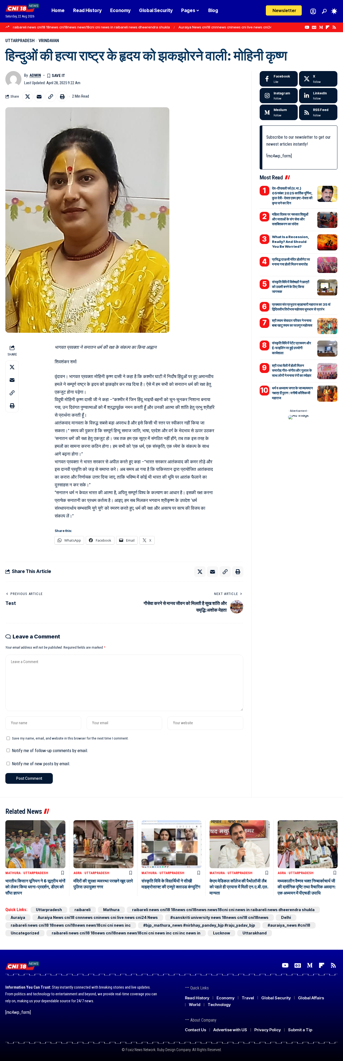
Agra (77, 873)
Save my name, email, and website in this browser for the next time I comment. (70, 738)
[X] (318, 79)
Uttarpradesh (20, 40)
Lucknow (221, 933)
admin (35, 75)
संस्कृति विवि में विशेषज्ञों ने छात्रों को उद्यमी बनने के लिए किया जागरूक (290, 287)
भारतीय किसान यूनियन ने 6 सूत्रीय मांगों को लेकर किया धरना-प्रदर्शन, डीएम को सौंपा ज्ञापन (35, 887)
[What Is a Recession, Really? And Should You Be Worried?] (327, 242)
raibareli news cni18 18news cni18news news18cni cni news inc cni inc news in (126, 933)
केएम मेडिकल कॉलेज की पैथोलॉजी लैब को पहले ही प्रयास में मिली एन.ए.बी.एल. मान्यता (239, 887)
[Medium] (321, 27)
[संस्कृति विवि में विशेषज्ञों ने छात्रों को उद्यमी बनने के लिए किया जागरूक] (327, 287)
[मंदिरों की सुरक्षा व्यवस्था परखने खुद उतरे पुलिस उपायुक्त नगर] (103, 844)
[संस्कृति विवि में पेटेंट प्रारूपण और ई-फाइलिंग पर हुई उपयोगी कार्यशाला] (327, 349)
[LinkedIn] (318, 95)
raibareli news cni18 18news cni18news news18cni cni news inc (71, 925)
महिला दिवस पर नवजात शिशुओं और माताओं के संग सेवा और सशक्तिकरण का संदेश (290, 219)
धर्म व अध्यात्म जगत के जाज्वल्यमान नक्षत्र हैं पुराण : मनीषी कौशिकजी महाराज (292, 393)
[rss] (318, 112)
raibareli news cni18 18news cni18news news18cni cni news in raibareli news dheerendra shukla (91, 27)
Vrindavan (49, 40)
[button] (324, 11)
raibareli (82, 909)
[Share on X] (27, 96)
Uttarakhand (255, 933)
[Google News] (314, 27)
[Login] (313, 11)
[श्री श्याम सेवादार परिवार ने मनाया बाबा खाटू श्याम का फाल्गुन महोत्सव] (327, 326)
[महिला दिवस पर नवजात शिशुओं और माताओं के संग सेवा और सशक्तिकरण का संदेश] (327, 220)
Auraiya (18, 917)
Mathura (13, 873)
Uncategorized (25, 933)
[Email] (39, 96)
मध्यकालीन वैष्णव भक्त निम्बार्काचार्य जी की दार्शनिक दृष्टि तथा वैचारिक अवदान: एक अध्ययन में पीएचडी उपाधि (307, 887)
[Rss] (334, 27)
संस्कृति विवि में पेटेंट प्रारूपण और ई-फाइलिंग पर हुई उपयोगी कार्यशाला (291, 348)
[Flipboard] (327, 27)
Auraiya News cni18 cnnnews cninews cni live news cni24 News (230, 27)
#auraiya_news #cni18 (289, 925)
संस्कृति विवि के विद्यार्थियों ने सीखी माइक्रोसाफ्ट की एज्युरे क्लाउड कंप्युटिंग (170, 883)
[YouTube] (307, 27)
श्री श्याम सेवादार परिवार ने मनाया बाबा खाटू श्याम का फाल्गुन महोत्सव (292, 322)
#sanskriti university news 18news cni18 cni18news (219, 917)
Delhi (286, 917)
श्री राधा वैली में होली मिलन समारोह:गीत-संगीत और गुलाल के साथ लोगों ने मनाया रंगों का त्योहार (292, 370)
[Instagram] (279, 95)
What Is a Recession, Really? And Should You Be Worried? (290, 242)
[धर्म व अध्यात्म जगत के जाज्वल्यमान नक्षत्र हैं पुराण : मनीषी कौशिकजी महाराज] (327, 394)
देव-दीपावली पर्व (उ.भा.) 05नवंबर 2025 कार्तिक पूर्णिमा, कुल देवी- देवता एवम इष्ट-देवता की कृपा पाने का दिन (292, 195)
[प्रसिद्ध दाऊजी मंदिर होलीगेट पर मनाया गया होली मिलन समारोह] (327, 265)
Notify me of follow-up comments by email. (50, 750)
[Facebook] (279, 79)
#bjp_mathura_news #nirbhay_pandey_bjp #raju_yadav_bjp (199, 925)
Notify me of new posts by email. (41, 763)
